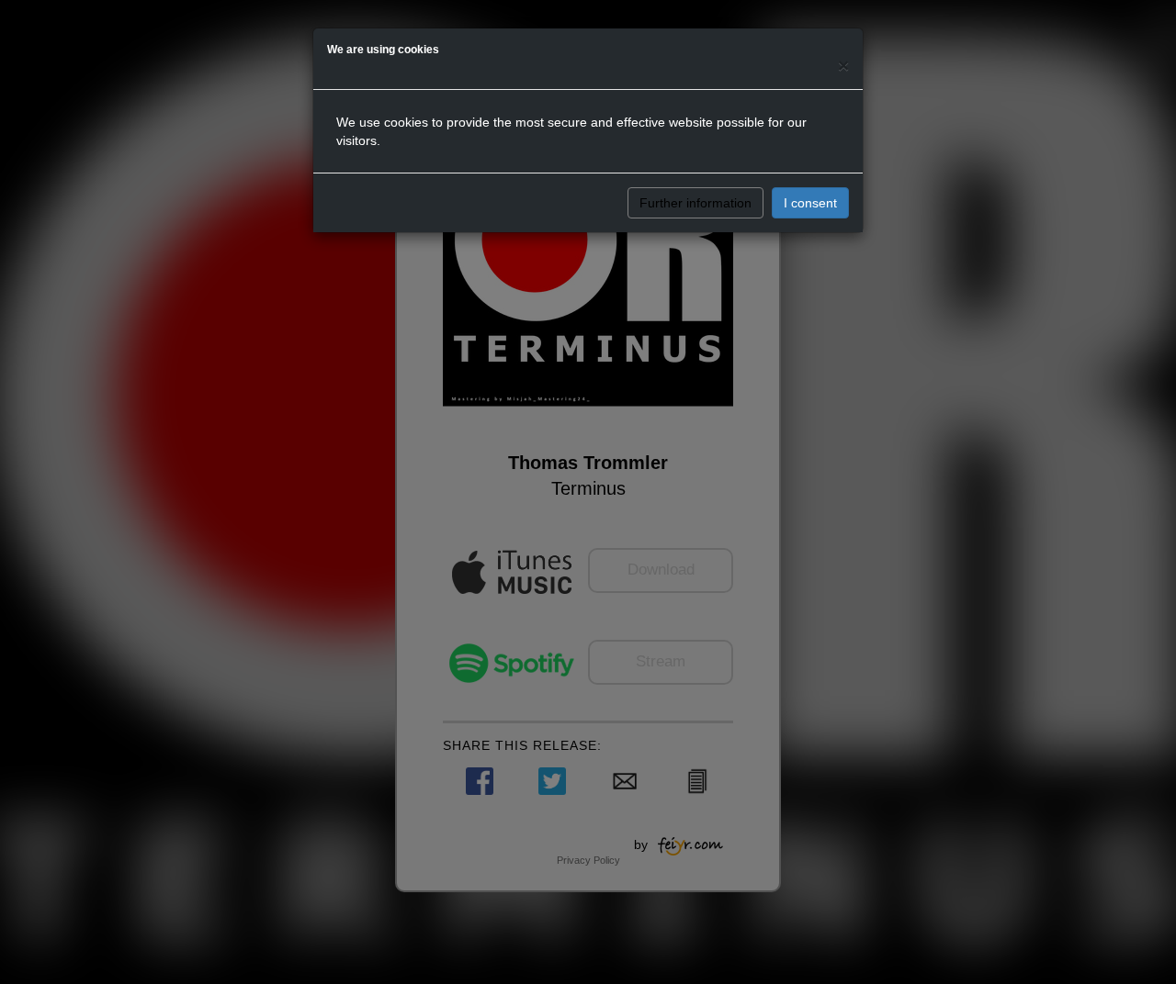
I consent (810, 203)
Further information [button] (695, 203)
